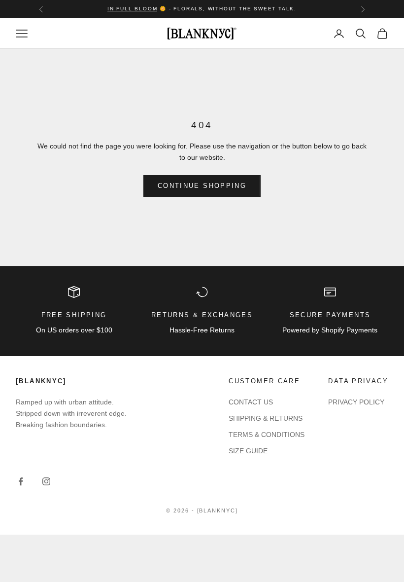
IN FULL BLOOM (132, 8)
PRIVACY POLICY (356, 402)
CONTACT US (251, 402)
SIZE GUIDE (248, 451)
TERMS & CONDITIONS (266, 434)
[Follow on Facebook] (21, 481)
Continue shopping (202, 185)
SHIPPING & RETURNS (266, 418)
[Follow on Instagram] (46, 481)
